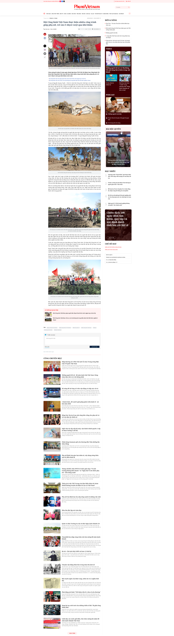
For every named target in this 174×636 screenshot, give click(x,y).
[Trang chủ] (45, 14)
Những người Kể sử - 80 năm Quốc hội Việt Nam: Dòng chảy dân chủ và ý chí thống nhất (80, 376)
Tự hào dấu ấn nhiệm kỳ (110, 83)
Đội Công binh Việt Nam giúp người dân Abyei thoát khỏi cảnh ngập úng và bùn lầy (67, 78)
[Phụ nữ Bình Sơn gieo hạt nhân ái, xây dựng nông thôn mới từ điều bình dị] (52, 459)
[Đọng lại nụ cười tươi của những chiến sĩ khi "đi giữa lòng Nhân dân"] (52, 610)
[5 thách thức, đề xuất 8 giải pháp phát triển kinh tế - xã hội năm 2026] (52, 406)
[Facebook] (62, 1)
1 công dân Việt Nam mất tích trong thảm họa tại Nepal (118, 36)
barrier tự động (112, 262)
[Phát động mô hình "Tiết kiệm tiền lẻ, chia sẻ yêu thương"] (52, 596)
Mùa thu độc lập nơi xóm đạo (71, 510)
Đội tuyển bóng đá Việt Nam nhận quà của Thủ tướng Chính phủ (118, 29)
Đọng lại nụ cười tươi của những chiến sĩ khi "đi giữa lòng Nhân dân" (81, 606)
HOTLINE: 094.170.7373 (119, 1)
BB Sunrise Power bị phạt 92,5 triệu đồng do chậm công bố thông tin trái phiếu (119, 189)
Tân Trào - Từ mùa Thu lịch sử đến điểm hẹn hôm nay (117, 24)
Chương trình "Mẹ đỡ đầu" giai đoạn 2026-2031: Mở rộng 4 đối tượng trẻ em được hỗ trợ (119, 176)
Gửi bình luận (94, 346)
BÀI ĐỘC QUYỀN (113, 129)
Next (130, 149)
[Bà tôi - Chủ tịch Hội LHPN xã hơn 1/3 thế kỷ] (52, 555)
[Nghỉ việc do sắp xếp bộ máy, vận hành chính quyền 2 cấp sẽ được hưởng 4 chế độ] (52, 433)
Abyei (95, 327)
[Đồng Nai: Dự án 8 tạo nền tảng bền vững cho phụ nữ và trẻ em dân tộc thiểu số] (52, 419)
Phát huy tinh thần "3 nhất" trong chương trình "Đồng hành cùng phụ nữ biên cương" (124, 86)
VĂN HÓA (84, 13)
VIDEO (109, 49)
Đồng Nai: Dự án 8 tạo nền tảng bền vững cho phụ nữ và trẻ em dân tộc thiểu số (80, 416)
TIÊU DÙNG (78, 13)
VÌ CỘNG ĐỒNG (105, 13)
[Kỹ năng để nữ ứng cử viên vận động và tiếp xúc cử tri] (52, 393)
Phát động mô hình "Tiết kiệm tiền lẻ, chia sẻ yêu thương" (81, 592)
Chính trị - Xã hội (53, 18)
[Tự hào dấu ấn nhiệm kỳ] (111, 77)
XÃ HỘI (65, 13)
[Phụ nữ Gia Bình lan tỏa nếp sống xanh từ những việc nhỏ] (52, 501)
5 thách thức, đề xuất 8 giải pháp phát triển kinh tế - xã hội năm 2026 (80, 403)
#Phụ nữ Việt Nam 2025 (111, 249)
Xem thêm (72, 633)
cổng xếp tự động (112, 259)
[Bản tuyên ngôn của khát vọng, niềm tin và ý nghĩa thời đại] (52, 583)
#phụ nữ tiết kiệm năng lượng (113, 247)
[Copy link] (45, 57)
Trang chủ (46, 18)
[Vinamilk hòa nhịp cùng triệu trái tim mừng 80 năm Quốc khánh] (52, 541)
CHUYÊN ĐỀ (121, 13)
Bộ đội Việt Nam (58, 329)
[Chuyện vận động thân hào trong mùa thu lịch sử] (52, 569)
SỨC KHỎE (74, 13)
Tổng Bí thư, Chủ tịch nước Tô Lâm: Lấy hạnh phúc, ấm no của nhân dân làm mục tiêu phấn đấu (118, 42)
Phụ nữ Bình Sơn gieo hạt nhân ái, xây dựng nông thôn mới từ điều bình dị (80, 456)
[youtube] (60, 1)
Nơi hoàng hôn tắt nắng (114, 123)
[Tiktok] (64, 1)
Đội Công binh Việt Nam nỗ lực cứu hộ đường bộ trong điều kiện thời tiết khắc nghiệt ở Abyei (69, 80)
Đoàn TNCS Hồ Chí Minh (52, 327)
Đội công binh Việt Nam (86, 327)
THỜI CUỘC (48, 13)
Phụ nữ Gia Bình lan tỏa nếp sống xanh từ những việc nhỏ (81, 497)
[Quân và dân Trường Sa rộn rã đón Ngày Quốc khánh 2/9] (52, 528)
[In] (45, 53)
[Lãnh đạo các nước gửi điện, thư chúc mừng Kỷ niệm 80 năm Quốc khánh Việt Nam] (52, 623)
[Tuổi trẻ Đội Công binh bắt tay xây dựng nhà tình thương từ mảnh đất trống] (74, 159)
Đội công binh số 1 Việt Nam (65, 327)
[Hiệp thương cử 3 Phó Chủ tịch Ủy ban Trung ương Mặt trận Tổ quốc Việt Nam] (52, 366)
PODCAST (110, 95)
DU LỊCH (92, 13)
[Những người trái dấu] (118, 104)
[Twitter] (45, 46)
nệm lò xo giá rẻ (109, 254)
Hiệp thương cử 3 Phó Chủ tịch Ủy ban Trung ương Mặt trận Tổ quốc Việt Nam (80, 363)
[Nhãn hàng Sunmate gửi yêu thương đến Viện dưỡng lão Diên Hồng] (52, 446)
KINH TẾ (61, 13)
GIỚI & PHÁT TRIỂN (55, 13)
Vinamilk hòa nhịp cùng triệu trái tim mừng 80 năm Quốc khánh (81, 538)
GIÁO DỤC (88, 13)
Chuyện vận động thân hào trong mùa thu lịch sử (78, 565)
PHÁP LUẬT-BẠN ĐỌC (113, 13)
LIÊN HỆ (128, 1)
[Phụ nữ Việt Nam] (87, 7)
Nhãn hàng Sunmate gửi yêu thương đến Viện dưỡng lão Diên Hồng (81, 443)
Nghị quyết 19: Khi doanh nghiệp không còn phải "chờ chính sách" (118, 163)
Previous (106, 149)
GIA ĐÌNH (69, 13)
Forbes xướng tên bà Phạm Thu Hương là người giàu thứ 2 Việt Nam (119, 183)
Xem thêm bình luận (49, 351)
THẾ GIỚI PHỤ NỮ (98, 13)
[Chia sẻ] (45, 49)
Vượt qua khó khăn (48, 329)
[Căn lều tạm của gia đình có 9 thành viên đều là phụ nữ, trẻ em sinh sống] (74, 109)
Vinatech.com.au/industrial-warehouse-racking (115, 257)
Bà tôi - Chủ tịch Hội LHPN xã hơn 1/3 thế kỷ (76, 551)
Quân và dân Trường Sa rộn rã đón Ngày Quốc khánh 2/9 (81, 524)
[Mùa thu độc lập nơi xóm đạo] (52, 514)
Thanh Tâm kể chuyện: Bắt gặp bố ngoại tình (118, 118)
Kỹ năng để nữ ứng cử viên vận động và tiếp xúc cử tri (80, 388)
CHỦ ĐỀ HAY (110, 244)
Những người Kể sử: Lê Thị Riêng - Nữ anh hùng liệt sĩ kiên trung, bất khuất (118, 70)
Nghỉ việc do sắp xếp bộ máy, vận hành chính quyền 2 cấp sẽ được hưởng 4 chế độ (81, 429)
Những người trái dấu (111, 33)
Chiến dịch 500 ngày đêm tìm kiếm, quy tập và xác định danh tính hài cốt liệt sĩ (117, 219)
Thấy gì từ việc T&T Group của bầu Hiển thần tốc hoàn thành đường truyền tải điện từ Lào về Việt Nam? (80, 484)
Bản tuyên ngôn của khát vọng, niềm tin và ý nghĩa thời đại (80, 579)
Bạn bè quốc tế (76, 327)
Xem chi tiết (111, 237)
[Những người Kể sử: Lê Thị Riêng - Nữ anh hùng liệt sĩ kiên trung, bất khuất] (118, 58)
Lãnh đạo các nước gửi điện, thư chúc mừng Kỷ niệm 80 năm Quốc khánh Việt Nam (80, 620)
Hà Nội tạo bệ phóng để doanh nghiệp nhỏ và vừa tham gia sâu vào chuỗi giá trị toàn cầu (119, 197)
